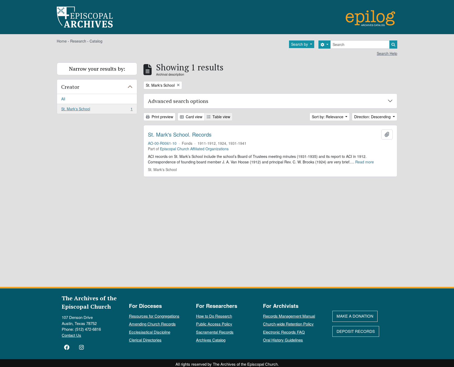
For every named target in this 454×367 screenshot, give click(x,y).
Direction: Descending (373, 116)
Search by (300, 44)
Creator (70, 86)
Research (78, 41)
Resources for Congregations (154, 316)
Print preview (162, 116)
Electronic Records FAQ (284, 332)
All (63, 98)
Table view (220, 116)
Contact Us (71, 335)
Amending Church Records (152, 324)
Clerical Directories (145, 340)
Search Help (387, 53)
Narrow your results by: (97, 68)
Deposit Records (356, 331)
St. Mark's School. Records (179, 134)
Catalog (96, 41)
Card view (193, 116)
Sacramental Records (215, 332)
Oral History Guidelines (283, 340)
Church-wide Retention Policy (288, 324)
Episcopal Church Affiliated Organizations (194, 148)
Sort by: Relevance (328, 116)
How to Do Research (214, 316)
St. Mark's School (97, 110)
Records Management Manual (289, 316)
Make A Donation (355, 316)
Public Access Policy (214, 324)
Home (62, 41)
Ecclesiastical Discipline (149, 332)
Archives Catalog (210, 340)
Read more (364, 161)
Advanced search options (178, 101)
